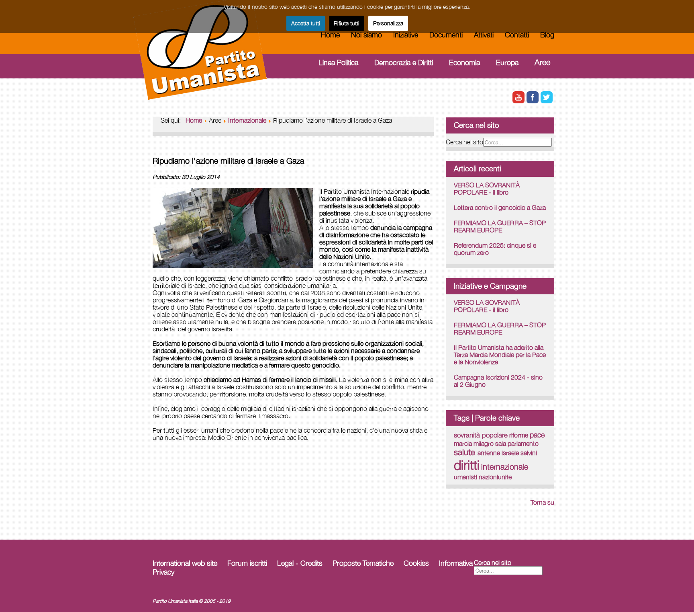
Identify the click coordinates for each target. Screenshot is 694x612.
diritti (467, 464)
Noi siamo (366, 35)
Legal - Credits (300, 563)
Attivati (484, 35)
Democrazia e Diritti (403, 62)
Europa (507, 62)
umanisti (465, 477)
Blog (547, 35)
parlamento (523, 443)
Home (330, 35)
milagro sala (490, 443)
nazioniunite (495, 477)
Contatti (517, 35)
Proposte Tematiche (363, 563)
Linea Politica (338, 62)
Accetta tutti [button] (305, 23)
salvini (528, 452)
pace (537, 435)
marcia (463, 443)
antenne (489, 452)
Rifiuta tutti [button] (346, 23)
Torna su (542, 502)
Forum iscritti (247, 563)
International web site (185, 563)
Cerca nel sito (464, 142)
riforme (518, 435)
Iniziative (405, 35)
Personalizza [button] (388, 23)
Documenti (446, 35)
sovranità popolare (481, 435)
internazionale (504, 466)
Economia (464, 62)
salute (466, 452)
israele (510, 452)
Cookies (416, 563)
